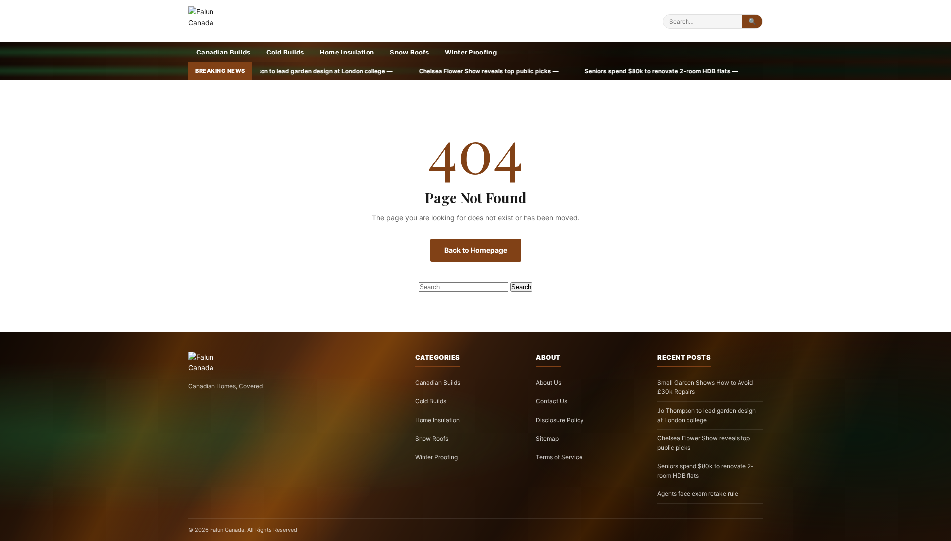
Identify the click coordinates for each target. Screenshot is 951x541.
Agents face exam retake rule (697, 493)
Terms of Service (559, 457)
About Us (548, 382)
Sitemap (547, 438)
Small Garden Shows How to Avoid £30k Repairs (705, 387)
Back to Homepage (475, 250)
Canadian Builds (223, 52)
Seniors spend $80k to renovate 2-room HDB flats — (594, 71)
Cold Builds (285, 52)
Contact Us (551, 401)
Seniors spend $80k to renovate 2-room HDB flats (705, 470)
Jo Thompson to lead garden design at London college (706, 415)
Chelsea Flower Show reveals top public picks (703, 442)
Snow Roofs (409, 52)
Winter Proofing (471, 52)
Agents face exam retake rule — (743, 71)
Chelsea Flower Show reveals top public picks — (421, 71)
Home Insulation (347, 52)
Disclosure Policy (560, 420)
